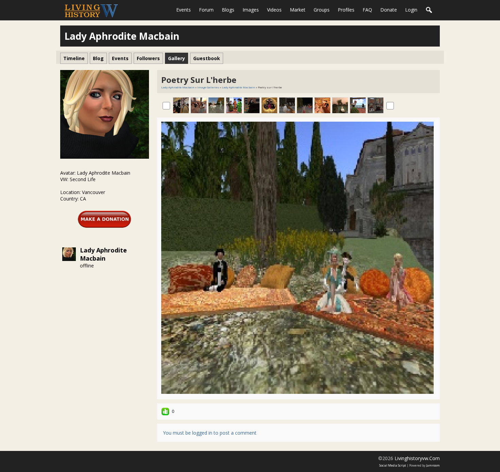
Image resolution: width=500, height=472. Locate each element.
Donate (388, 9)
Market (297, 9)
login (411, 9)
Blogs (228, 9)
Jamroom (433, 465)
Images (251, 9)
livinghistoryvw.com (417, 458)
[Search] (429, 10)
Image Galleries (208, 87)
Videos (274, 9)
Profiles (346, 9)
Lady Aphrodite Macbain (103, 254)
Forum (206, 9)
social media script (392, 465)
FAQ (367, 9)
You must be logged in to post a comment (209, 433)
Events (183, 9)
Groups (322, 9)
